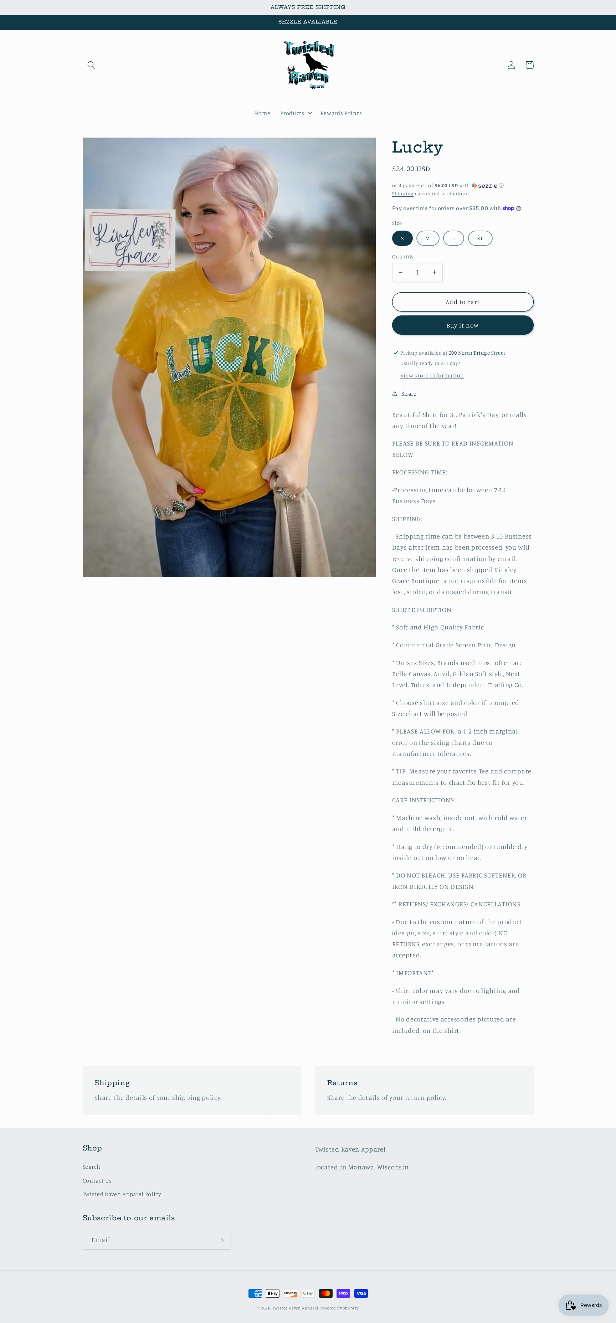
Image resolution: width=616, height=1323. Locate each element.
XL (480, 237)
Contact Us (97, 1180)
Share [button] (408, 393)
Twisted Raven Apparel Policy (122, 1194)
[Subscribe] (221, 1240)
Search (92, 1166)
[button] (92, 65)
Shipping (403, 193)
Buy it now (463, 325)
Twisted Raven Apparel (295, 1308)
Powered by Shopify (339, 1308)
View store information (432, 375)
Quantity (403, 256)
